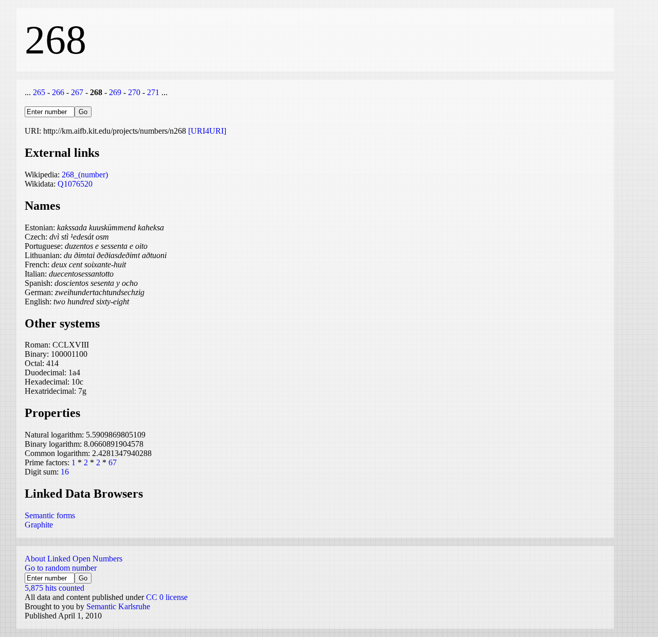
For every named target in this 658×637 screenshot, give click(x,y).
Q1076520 (75, 183)
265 (39, 92)
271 (153, 92)
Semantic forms (50, 515)
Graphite (39, 524)
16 (65, 471)
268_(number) (85, 174)
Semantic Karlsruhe (118, 606)
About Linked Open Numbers (73, 558)
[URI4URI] (207, 130)
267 (77, 92)
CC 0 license (167, 597)
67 (112, 462)
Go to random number (61, 567)
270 (134, 92)
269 (115, 92)
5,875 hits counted (54, 588)
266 (58, 92)
